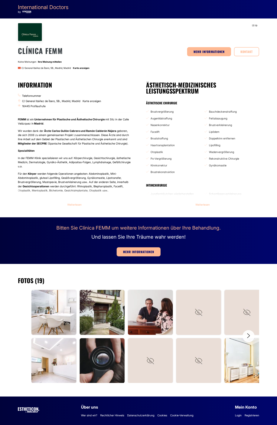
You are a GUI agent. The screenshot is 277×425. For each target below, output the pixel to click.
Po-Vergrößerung (161, 158)
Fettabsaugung (218, 118)
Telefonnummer (31, 95)
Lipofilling (214, 145)
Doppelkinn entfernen (222, 138)
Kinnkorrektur (159, 165)
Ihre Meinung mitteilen (50, 61)
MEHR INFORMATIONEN (209, 51)
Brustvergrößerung (162, 111)
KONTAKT (246, 51)
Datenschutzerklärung (140, 415)
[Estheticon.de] (28, 409)
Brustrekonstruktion (163, 172)
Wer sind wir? (89, 415)
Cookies (162, 415)
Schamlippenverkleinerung (225, 193)
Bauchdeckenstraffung (223, 111)
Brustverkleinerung (220, 125)
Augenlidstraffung (161, 118)
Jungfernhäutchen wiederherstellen (172, 193)
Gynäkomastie (217, 165)
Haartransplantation (163, 145)
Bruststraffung (159, 138)
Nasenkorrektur (160, 125)
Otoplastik (157, 152)
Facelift (155, 131)
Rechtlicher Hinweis (112, 415)
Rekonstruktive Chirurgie (224, 158)
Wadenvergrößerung (221, 152)
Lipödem (214, 131)
